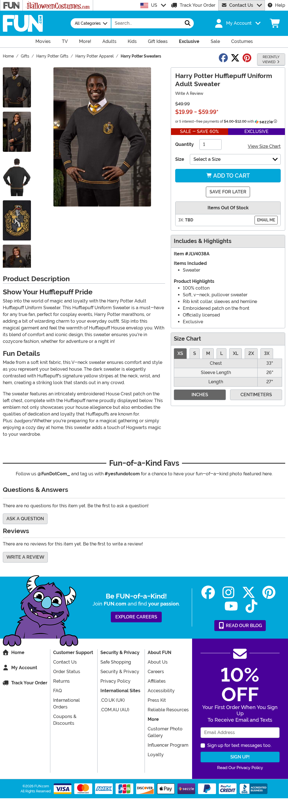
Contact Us (241, 5)
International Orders (66, 704)
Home (17, 652)
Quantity (184, 144)
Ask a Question (25, 518)
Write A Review (189, 93)
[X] (248, 592)
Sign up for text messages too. (239, 745)
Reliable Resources (168, 709)
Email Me (266, 220)
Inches (200, 394)
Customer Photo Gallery (165, 732)
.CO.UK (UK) (112, 700)
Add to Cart (231, 175)
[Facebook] (208, 592)
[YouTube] (231, 606)
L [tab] (221, 353)
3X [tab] (266, 353)
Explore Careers (136, 617)
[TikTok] (251, 606)
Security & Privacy (119, 671)
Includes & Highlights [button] (202, 241)
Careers (156, 671)
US (154, 5)
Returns (61, 681)
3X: (181, 220)
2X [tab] (251, 353)
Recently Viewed (271, 59)
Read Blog (243, 625)
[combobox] (146, 23)
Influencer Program (168, 745)
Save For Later (228, 191)
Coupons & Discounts (64, 720)
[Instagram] (228, 592)
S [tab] (194, 353)
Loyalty (156, 754)
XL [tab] (235, 353)
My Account (24, 667)
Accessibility (161, 690)
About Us (158, 662)
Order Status (66, 671)
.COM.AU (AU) (114, 709)
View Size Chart (264, 146)
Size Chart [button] (187, 339)
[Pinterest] (269, 592)
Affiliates (157, 681)
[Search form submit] (187, 23)
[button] (237, 23)
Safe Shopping (115, 662)
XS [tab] (180, 353)
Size (179, 159)
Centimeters (256, 394)
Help (280, 5)
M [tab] (208, 353)
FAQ (57, 690)
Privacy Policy (115, 681)
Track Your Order (197, 5)
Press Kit (157, 700)
